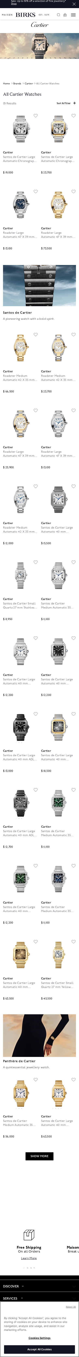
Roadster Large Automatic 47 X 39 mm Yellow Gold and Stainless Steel (18, 454)
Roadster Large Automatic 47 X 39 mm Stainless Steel (18, 235)
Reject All (71, 1306)
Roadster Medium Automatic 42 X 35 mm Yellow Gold (19, 378)
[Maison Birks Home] (25, 12)
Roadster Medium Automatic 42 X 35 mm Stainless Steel (19, 530)
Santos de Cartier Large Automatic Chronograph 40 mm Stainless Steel (19, 159)
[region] (20, 727)
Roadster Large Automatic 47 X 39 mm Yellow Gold (57, 235)
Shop (14, 3)
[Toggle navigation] (73, 15)
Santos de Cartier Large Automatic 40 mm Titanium (57, 530)
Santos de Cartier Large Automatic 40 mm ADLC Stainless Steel (19, 757)
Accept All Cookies (39, 1349)
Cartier (29, 83)
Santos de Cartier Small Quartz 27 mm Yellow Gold (57, 985)
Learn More (29, 1258)
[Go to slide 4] (61, 1108)
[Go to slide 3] (22, 743)
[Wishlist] (36, 116)
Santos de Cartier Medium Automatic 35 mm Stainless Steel (56, 606)
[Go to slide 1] (16, 743)
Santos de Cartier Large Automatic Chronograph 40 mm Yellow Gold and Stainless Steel (57, 159)
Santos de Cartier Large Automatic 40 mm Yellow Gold (19, 985)
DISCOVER (11, 1286)
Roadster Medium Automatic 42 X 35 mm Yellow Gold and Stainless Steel (57, 378)
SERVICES (10, 1299)
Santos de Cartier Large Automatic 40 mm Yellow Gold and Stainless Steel (57, 757)
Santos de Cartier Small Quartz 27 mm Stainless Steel (19, 606)
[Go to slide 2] (19, 743)
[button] (74, 4)
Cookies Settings (39, 1338)
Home (6, 83)
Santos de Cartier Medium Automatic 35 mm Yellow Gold (18, 1123)
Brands (17, 83)
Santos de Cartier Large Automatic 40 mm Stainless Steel (19, 682)
